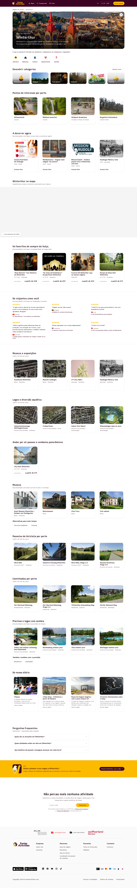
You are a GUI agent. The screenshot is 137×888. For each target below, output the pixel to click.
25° (115, 14)
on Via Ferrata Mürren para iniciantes (101, 314)
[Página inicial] (19, 3)
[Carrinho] (98, 3)
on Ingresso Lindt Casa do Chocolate (62, 330)
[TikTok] (60, 868)
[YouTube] (52, 868)
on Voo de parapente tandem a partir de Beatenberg (106, 330)
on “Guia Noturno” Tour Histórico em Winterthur (26, 316)
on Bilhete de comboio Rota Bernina (62, 312)
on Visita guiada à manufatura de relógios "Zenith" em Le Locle (29, 337)
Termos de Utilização (63, 810)
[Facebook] (47, 868)
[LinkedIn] (43, 868)
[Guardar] (121, 14)
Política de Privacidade (81, 809)
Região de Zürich (18, 9)
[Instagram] (56, 868)
